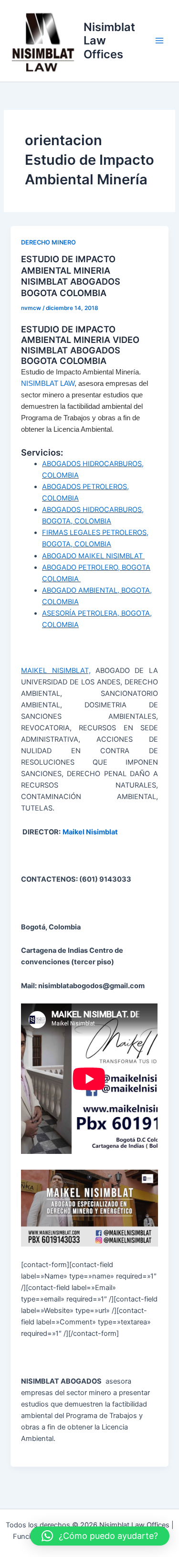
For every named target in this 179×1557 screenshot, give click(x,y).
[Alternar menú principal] (159, 41)
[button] (99, 1536)
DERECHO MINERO (48, 242)
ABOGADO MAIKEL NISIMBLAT (93, 556)
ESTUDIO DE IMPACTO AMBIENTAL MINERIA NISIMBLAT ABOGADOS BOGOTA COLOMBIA (70, 276)
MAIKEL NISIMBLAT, (55, 670)
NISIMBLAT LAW (47, 383)
